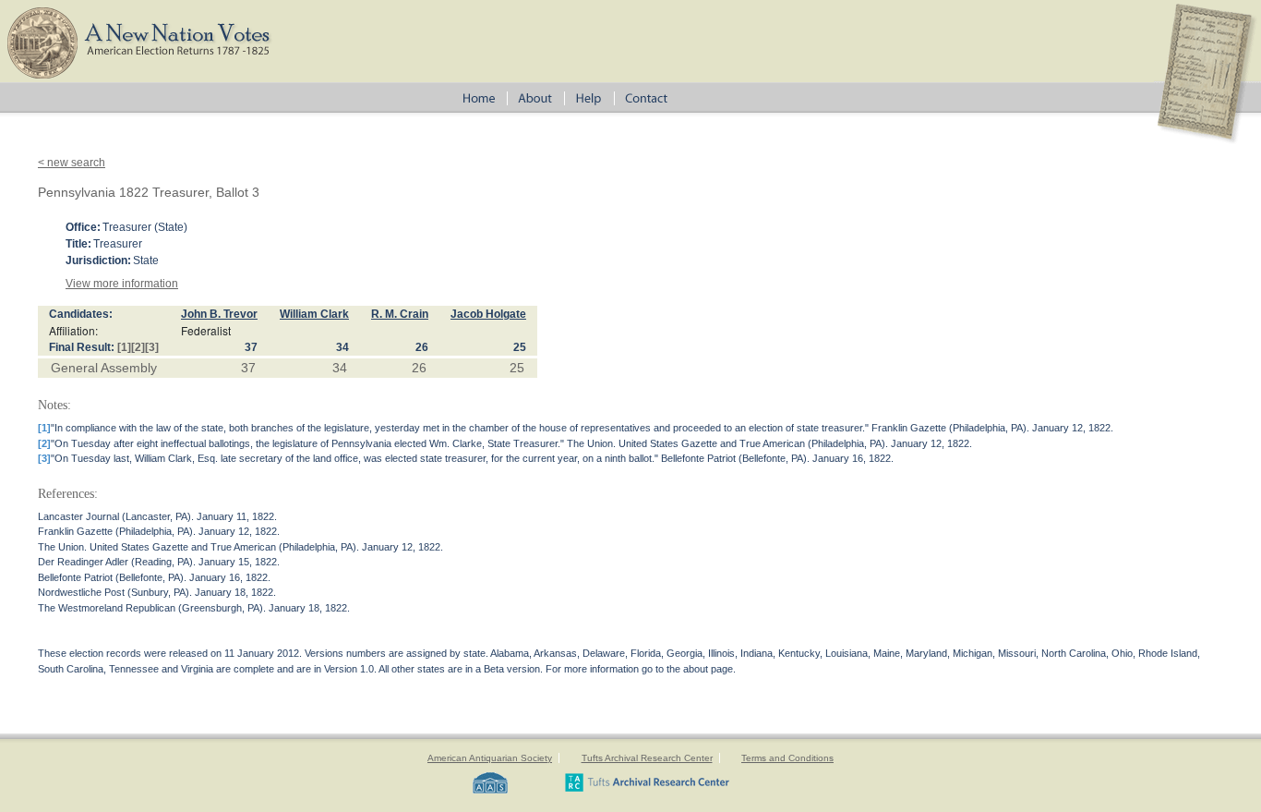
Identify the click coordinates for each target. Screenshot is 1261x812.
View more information (122, 283)
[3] (152, 347)
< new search (71, 162)
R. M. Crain (399, 314)
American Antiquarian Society (489, 758)
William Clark (314, 314)
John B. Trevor (219, 314)
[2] (138, 347)
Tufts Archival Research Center (647, 758)
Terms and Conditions (787, 758)
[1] (124, 347)
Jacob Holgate (488, 314)
